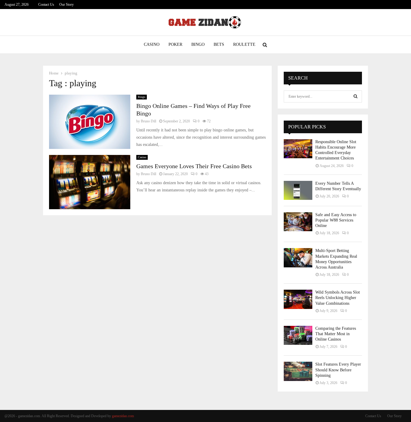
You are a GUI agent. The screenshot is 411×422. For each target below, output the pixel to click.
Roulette (244, 44)
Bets (219, 44)
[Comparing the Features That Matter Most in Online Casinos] (298, 335)
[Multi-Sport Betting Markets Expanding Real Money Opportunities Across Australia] (298, 257)
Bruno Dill (148, 121)
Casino (151, 44)
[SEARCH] (355, 96)
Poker (175, 44)
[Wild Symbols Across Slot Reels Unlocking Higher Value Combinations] (298, 299)
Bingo (198, 44)
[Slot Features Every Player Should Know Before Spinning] (298, 371)
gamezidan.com (123, 416)
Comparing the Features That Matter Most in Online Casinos (335, 334)
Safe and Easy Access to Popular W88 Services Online (335, 220)
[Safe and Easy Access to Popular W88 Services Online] (298, 221)
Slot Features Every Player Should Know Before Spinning (338, 369)
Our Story (66, 4)
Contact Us (46, 4)
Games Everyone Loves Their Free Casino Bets (194, 166)
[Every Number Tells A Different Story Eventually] (298, 190)
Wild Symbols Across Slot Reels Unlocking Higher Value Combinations (337, 297)
